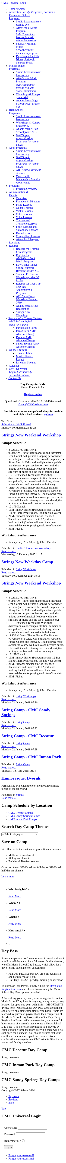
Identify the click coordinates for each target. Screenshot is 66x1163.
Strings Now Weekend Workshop (31, 435)
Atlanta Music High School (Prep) (28, 103)
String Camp (23, 722)
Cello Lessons (24, 214)
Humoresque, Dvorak (20, 778)
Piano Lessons (24, 204)
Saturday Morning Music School (27, 48)
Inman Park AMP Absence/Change (26, 332)
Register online (33, 394)
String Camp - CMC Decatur (27, 736)
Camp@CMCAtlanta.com (33, 404)
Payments (13, 1096)
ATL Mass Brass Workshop (26, 299)
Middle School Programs (17, 67)
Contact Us (14, 378)
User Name (10, 1127)
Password (9, 1134)
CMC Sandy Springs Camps (24, 815)
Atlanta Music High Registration (27, 307)
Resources (25, 318)
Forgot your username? (21, 1158)
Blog (11, 1102)
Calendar (14, 365)
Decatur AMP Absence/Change (25, 339)
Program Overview (26, 188)
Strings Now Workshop (23, 313)
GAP (27, 140)
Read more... (8, 551)
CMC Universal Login (20, 372)
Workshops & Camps (28, 96)
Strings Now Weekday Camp (27, 562)
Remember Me (12, 1140)
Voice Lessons (24, 217)
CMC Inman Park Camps (22, 819)
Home (16, 8)
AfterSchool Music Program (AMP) (26, 34)
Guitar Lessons (24, 207)
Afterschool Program (27, 239)
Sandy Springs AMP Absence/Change (27, 345)
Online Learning (18, 349)
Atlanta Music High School (27, 130)
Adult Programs (18, 147)
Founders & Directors (28, 201)
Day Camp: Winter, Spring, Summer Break (27, 267)
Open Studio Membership (28, 179)
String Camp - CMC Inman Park (31, 757)
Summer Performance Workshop (28, 277)
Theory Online (24, 353)
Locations (14, 242)
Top (3, 1108)
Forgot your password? (21, 1155)
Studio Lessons (28, 23)
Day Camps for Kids (27, 59)
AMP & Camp (20, 323)
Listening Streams (26, 362)
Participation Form (26, 327)
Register (13, 245)
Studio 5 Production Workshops (33, 548)
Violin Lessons (24, 210)
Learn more (7, 876)
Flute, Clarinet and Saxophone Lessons (27, 228)
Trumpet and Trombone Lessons (26, 222)
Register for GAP (28, 288)
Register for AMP (25, 258)
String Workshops (26, 569)
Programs (14, 185)
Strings (20, 794)
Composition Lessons (28, 236)
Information (31, 12)
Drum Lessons (24, 233)
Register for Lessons (27, 250)
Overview (21, 198)
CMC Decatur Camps (20, 812)
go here (48, 414)
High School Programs (16, 111)
